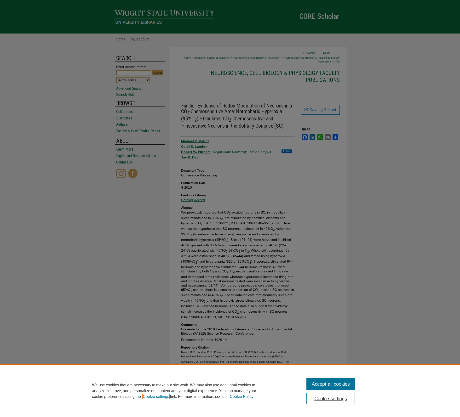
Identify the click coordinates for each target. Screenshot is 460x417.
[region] (230, 390)
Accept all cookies (331, 384)
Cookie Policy (241, 396)
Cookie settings (156, 396)
